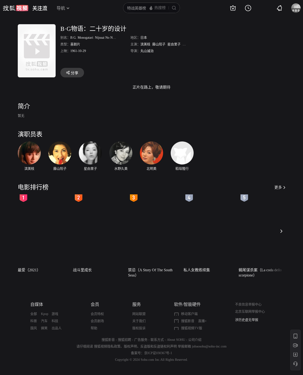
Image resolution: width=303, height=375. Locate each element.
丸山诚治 (147, 51)
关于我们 (139, 321)
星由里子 (174, 44)
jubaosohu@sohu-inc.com (209, 346)
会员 (95, 304)
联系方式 (157, 340)
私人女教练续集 (196, 270)
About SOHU (176, 340)
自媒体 (36, 304)
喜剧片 (75, 44)
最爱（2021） (29, 270)
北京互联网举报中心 (250, 311)
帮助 (94, 328)
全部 (33, 314)
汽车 (44, 321)
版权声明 (130, 346)
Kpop (44, 314)
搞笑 (44, 328)
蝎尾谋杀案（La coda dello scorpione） (260, 272)
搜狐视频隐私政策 (107, 346)
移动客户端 (189, 314)
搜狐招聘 (124, 340)
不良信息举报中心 (248, 304)
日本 (143, 37)
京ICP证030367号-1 (158, 353)
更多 (278, 187)
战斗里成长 (82, 270)
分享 (74, 73)
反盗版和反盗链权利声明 (158, 346)
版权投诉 (139, 328)
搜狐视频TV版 (191, 328)
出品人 (57, 328)
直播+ (202, 321)
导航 (61, 8)
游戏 (55, 314)
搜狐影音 (187, 321)
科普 (33, 321)
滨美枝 (145, 44)
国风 (33, 328)
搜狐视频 (15, 8)
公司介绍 (194, 340)
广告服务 (140, 340)
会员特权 (97, 314)
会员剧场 (97, 321)
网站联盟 (139, 314)
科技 (55, 321)
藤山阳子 (158, 44)
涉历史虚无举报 (246, 320)
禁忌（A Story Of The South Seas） (150, 272)
